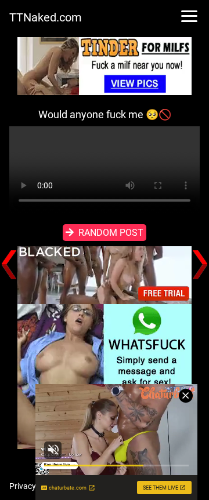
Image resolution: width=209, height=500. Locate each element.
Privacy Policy (34, 486)
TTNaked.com (45, 17)
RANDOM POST (110, 232)
